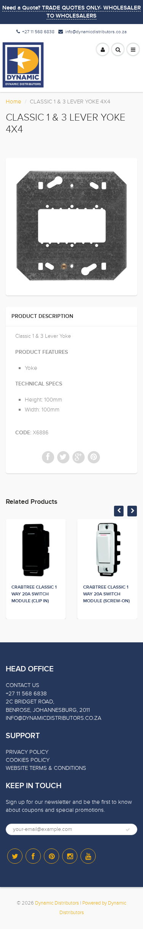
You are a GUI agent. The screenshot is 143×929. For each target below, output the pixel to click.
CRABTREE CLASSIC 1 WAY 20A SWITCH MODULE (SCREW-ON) (106, 594)
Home (13, 101)
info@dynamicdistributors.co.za (96, 31)
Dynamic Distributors (57, 903)
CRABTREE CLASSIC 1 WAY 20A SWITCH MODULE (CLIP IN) (34, 594)
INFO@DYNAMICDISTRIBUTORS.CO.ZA (53, 717)
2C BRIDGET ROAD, (30, 701)
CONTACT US (22, 685)
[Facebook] (33, 856)
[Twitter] (14, 856)
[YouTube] (88, 856)
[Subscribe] (127, 830)
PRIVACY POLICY (27, 751)
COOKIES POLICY (28, 759)
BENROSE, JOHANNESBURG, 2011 (48, 709)
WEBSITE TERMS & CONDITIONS (46, 767)
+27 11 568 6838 (38, 31)
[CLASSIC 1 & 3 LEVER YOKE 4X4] (71, 226)
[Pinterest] (51, 856)
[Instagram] (69, 856)
